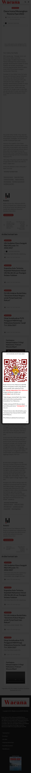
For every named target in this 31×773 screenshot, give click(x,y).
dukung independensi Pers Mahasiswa (17, 390)
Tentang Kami (21, 406)
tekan (8, 394)
